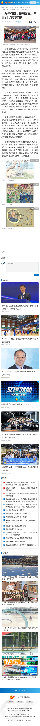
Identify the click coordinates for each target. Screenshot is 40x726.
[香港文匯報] (2, 2)
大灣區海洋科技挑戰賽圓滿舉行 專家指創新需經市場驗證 (19, 468)
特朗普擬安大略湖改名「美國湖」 (17, 517)
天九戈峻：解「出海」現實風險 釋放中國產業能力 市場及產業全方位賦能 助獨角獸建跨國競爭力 (21, 500)
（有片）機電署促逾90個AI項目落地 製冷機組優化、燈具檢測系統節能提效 (19, 678)
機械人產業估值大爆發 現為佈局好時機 (19, 538)
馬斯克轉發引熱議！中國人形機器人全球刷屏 (17, 654)
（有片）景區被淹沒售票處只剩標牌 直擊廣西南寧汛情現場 (20, 629)
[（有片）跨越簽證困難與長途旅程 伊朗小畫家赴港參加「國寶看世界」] (20, 591)
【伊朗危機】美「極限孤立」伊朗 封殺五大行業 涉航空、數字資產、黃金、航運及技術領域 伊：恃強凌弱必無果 (21, 506)
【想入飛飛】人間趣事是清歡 (16, 541)
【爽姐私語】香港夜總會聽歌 (16, 526)
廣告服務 (20, 720)
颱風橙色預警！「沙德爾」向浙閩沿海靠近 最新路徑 (21, 489)
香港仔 (20, 702)
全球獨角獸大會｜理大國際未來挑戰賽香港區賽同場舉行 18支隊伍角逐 (19, 307)
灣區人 (27, 2)
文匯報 (11, 702)
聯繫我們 (11, 720)
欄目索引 (18, 690)
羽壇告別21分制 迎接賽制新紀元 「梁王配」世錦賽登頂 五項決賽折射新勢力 (21, 484)
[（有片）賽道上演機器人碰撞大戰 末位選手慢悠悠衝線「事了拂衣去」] (20, 566)
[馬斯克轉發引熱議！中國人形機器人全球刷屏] (20, 642)
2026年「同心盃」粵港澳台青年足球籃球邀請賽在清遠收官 (19, 340)
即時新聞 (27, 7)
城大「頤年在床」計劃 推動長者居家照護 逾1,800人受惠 (18, 373)
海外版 (29, 702)
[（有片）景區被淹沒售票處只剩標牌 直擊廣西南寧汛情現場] (20, 617)
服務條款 (29, 720)
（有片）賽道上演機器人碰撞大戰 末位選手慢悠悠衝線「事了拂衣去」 (20, 578)
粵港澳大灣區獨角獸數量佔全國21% (15, 404)
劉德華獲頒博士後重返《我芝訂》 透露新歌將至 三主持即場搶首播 (21, 534)
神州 (23, 2)
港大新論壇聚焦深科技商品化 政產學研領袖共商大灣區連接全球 (19, 436)
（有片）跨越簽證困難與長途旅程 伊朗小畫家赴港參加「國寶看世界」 (20, 604)
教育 (21, 7)
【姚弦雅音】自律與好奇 (14, 529)
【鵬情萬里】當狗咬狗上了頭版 (16, 513)
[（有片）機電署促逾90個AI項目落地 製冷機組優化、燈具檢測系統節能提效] (20, 666)
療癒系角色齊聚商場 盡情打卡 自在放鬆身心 (21, 545)
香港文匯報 (4, 7)
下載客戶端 (33, 2)
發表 (36, 275)
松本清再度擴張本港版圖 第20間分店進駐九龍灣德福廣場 (21, 495)
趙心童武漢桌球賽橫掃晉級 (15, 510)
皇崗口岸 (10, 2)
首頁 (15, 2)
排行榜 (4, 478)
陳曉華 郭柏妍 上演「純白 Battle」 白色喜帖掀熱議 (21, 521)
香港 (19, 2)
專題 (11, 7)
